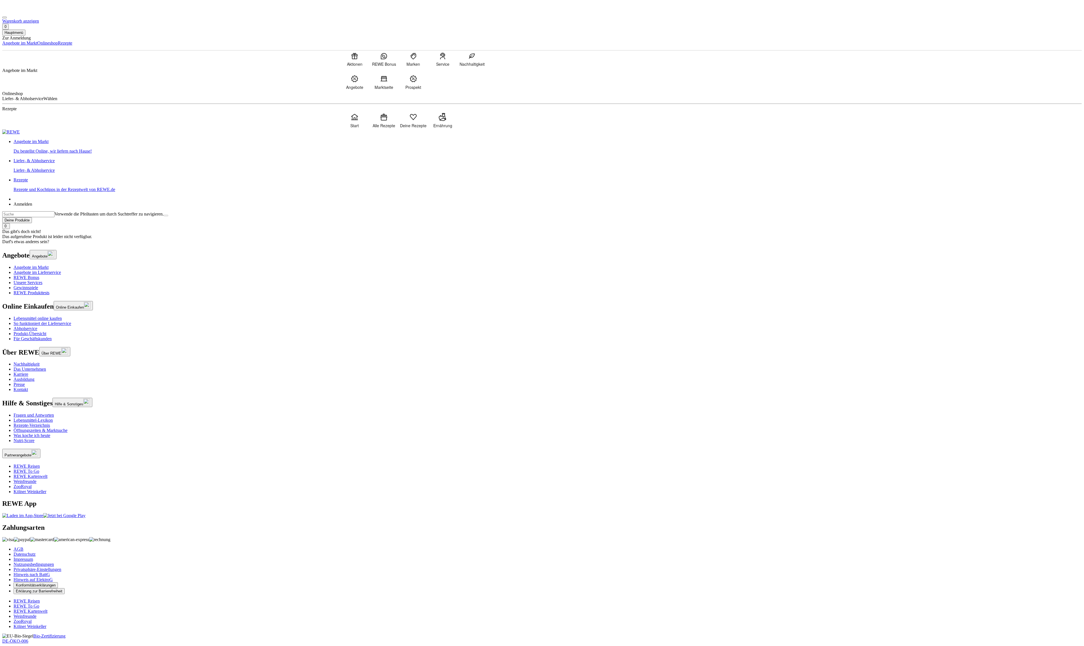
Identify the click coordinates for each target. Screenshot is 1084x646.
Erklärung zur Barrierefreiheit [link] (39, 591)
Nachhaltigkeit (27, 364)
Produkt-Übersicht (30, 333)
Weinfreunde (25, 481)
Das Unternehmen (30, 369)
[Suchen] (166, 215)
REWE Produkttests (31, 292)
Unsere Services (28, 282)
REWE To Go (26, 471)
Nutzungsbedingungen (34, 564)
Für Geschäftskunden (33, 338)
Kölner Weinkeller (30, 491)
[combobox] (28, 214)
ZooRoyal (23, 486)
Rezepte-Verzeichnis (32, 425)
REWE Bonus (26, 277)
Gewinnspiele (26, 287)
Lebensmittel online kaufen (38, 318)
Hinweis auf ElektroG (33, 579)
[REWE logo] (11, 131)
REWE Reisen (27, 466)
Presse (19, 384)
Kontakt (21, 389)
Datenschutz (25, 554)
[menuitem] (354, 59)
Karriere (21, 374)
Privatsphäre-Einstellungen (37, 569)
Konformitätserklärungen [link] (36, 585)
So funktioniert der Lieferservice (42, 323)
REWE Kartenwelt (30, 476)
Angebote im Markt (31, 267)
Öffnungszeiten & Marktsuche (40, 430)
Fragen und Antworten (34, 415)
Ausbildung (24, 379)
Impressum (23, 559)
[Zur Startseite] (21, 10)
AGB (18, 549)
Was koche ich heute (32, 435)
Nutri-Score (24, 440)
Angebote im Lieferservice (37, 272)
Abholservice (25, 328)
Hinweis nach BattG (32, 574)
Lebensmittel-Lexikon (33, 420)
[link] (548, 146)
